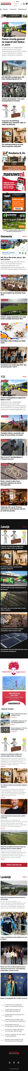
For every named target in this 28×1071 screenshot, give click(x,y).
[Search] (21, 4)
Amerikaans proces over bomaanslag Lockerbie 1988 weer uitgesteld (15, 1025)
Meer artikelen (14, 865)
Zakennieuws (22, 9)
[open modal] (27, 4)
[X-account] (10, 1063)
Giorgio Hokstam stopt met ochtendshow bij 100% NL (13, 1010)
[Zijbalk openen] (1, 9)
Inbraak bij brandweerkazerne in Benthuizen (14, 1015)
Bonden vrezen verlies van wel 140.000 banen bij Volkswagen (14, 1040)
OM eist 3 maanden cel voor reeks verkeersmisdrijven (15, 1035)
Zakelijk (5, 105)
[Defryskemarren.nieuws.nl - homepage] (6, 3)
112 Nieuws (5, 23)
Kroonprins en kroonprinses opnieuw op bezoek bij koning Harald (14, 1005)
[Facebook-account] (14, 1063)
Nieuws (5, 9)
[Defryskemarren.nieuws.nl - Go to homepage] (14, 1053)
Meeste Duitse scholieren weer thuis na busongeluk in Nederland (15, 1020)
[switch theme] (24, 4)
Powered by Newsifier (14, 1068)
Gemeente (13, 9)
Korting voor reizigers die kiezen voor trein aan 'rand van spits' (14, 1030)
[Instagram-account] (18, 1063)
